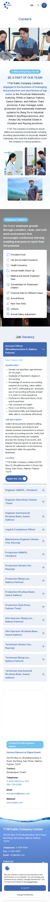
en (31, 5)
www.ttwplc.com (15, 802)
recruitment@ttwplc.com (18, 793)
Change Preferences (25, 895)
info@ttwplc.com (17, 855)
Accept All (25, 888)
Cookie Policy (32, 882)
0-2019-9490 (18, 781)
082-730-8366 (14, 784)
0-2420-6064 (14, 851)
